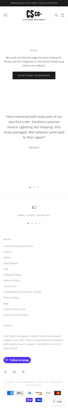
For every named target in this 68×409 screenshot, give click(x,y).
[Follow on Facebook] (5, 372)
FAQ (5, 269)
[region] (34, 211)
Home (6, 257)
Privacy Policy (11, 297)
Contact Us (9, 286)
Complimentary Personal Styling (22, 291)
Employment (10, 263)
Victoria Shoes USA (14, 309)
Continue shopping (34, 75)
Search (7, 251)
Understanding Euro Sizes (18, 246)
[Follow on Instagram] (14, 372)
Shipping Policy (12, 274)
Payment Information (15, 315)
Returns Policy (11, 280)
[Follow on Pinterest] (23, 372)
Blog (6, 303)
